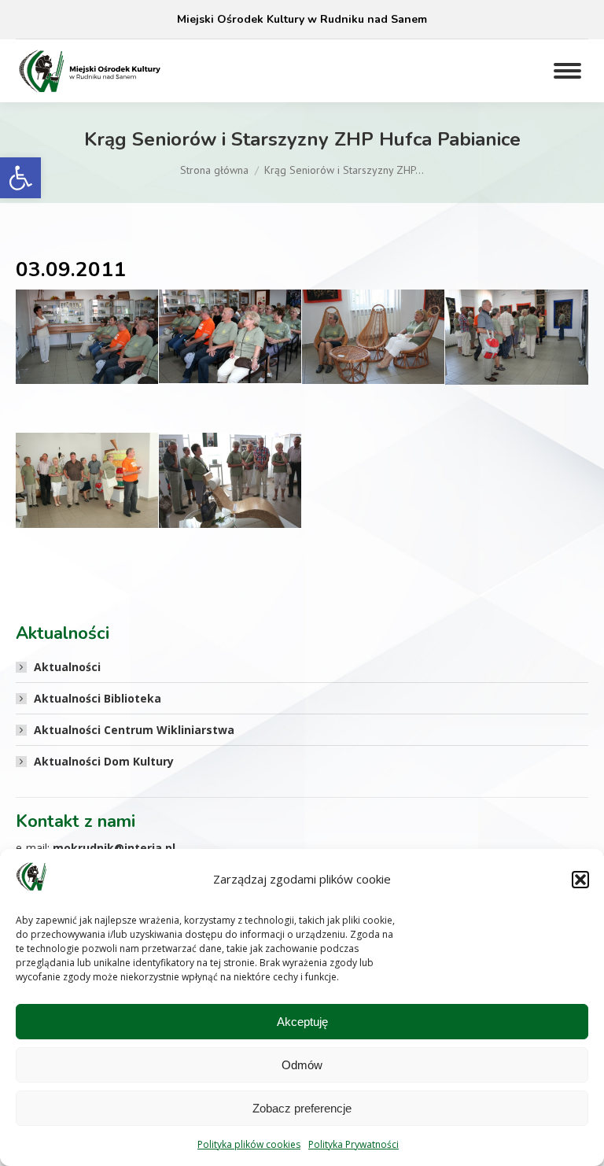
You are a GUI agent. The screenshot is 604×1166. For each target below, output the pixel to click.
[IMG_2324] (516, 337)
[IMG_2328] (230, 480)
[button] (20, 177)
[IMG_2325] (87, 480)
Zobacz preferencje (302, 1108)
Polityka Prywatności (353, 1144)
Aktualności (67, 666)
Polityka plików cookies (248, 1144)
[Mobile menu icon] (567, 71)
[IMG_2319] (373, 337)
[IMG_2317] (230, 336)
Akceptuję (302, 1021)
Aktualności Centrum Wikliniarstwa (134, 729)
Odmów (302, 1065)
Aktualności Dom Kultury (104, 761)
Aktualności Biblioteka (97, 698)
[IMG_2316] (87, 337)
